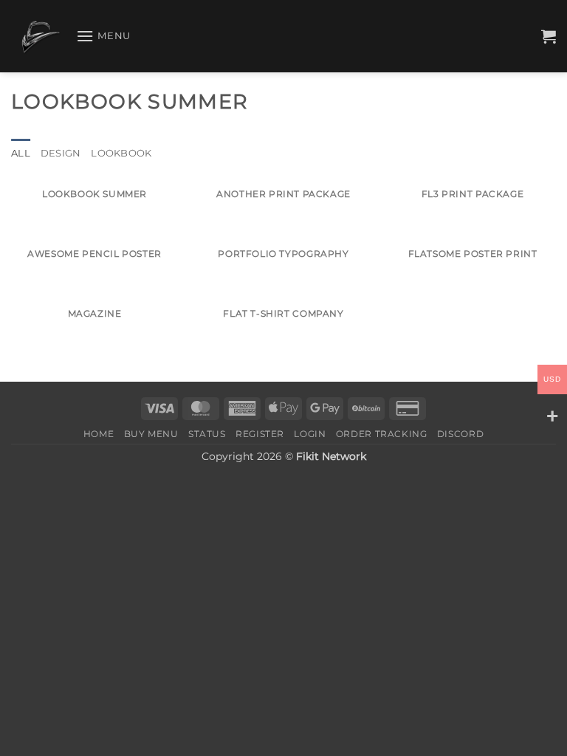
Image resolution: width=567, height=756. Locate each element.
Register (260, 433)
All (20, 153)
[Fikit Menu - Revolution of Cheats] (38, 37)
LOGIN (310, 433)
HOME (98, 433)
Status (207, 433)
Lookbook (121, 153)
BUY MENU (151, 433)
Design (61, 153)
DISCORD (460, 433)
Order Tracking (381, 433)
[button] (103, 36)
